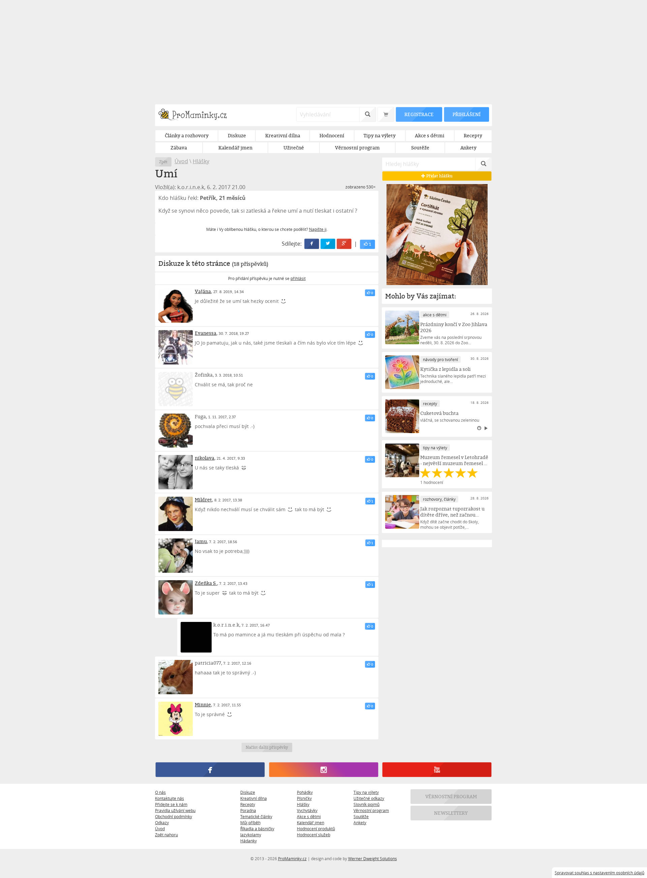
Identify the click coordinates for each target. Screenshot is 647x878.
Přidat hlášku (439, 176)
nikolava (204, 458)
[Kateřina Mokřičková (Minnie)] (175, 719)
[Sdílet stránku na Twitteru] (328, 244)
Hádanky (248, 840)
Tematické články (256, 816)
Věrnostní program (371, 810)
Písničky (304, 798)
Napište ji (318, 229)
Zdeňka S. (206, 583)
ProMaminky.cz (292, 858)
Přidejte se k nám (171, 804)
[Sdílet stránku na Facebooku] (312, 244)
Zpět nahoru (166, 834)
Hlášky (201, 161)
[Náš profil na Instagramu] (323, 769)
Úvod (181, 161)
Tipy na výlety (366, 792)
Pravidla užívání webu (175, 810)
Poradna (248, 810)
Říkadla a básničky (257, 828)
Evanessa (205, 333)
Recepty (247, 804)
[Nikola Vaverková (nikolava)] (175, 472)
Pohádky (305, 792)
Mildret (203, 499)
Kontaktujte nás (169, 798)
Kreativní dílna (253, 798)
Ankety (359, 822)
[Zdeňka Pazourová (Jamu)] (175, 555)
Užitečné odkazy (368, 798)
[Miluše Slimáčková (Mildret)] (175, 514)
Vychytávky (307, 810)
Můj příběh (250, 822)
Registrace (418, 114)
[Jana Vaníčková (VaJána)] (175, 305)
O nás (160, 792)
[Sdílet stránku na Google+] (344, 244)
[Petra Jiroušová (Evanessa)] (175, 347)
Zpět (163, 162)
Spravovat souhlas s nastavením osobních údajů (599, 872)
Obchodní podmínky (173, 816)
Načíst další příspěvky (266, 747)
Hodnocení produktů (316, 828)
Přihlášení (466, 114)
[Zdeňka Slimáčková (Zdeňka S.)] (175, 597)
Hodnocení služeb (313, 834)
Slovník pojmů (366, 804)
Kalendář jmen (310, 822)
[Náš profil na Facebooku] (210, 769)
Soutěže (361, 816)
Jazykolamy (250, 834)
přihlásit (298, 278)
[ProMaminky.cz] (196, 115)
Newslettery (451, 813)
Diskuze (247, 792)
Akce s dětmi (309, 816)
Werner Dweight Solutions (372, 858)
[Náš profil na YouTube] (436, 769)
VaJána (203, 291)
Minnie (203, 704)
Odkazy (162, 822)
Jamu (201, 541)
